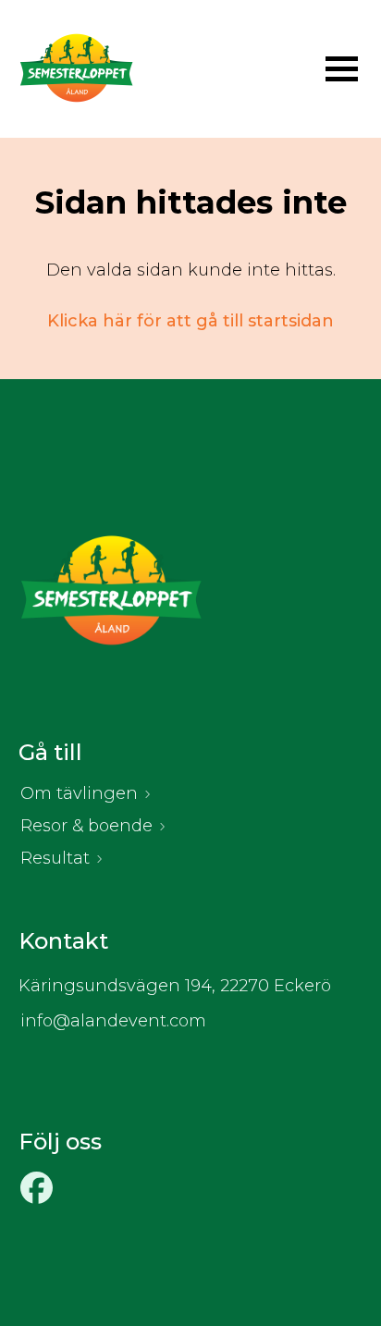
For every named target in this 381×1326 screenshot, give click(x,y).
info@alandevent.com (113, 1021)
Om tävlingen (79, 793)
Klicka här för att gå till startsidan (190, 321)
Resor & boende (86, 826)
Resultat (55, 858)
